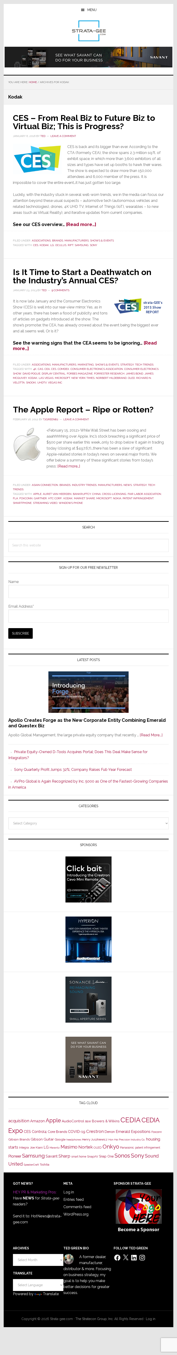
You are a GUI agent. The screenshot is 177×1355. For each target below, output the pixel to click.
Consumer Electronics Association (97, 369)
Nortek (85, 1146)
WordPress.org (75, 1214)
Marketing (86, 364)
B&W (88, 1121)
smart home (78, 1156)
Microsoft (62, 378)
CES (35, 245)
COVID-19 (76, 1131)
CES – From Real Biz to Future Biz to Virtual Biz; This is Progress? (84, 122)
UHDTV (42, 382)
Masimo (69, 1147)
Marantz (55, 1147)
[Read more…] (81, 224)
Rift (70, 245)
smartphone (22, 503)
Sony (93, 245)
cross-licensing (114, 494)
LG (52, 245)
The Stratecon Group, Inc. (94, 1319)
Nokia (117, 498)
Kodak (44, 245)
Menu (92, 10)
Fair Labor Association (144, 494)
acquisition (18, 1120)
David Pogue (31, 373)
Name (13, 582)
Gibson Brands (19, 1139)
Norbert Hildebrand (111, 378)
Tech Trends (144, 364)
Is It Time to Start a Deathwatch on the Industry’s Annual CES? (82, 276)
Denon (110, 1132)
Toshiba (44, 1164)
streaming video (45, 503)
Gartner (40, 498)
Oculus (60, 245)
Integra (24, 1147)
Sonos (122, 1155)
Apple (37, 494)
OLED (131, 378)
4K (34, 369)
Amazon (37, 1121)
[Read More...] (151, 735)
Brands (57, 240)
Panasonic (127, 1147)
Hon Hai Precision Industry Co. (126, 1139)
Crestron (95, 1131)
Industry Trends (84, 485)
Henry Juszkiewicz (94, 1139)
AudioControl (73, 1121)
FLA (15, 498)
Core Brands (57, 1132)
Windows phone (71, 503)
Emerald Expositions (133, 1131)
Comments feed (77, 1207)
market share (84, 498)
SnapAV (92, 1156)
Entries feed (73, 1199)
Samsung (81, 245)
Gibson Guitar (42, 1139)
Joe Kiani (36, 1147)
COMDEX (63, 369)
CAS (40, 369)
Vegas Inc (55, 382)
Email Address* (21, 606)
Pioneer (14, 1156)
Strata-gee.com (88, 30)
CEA (47, 369)
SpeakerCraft (31, 1164)
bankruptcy (82, 494)
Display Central (53, 373)
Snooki (31, 382)
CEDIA (131, 1120)
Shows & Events (102, 240)
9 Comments (60, 290)
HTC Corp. (55, 498)
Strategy (127, 364)
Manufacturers (77, 240)
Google (60, 1139)
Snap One (106, 1156)
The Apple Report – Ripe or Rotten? (83, 409)
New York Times (82, 378)
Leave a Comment (63, 136)
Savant (52, 1156)
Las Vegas (46, 378)
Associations (41, 240)
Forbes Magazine (80, 373)
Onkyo (111, 1146)
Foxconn (25, 498)
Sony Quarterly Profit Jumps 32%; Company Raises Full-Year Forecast (73, 769)
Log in (68, 1192)
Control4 (39, 1131)
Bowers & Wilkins (106, 1121)
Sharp (64, 1155)
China (96, 494)
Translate (51, 1294)
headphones (73, 1139)
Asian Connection (45, 485)
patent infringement (138, 498)
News (128, 485)
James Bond (134, 373)
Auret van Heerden (57, 494)
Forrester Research (109, 373)
